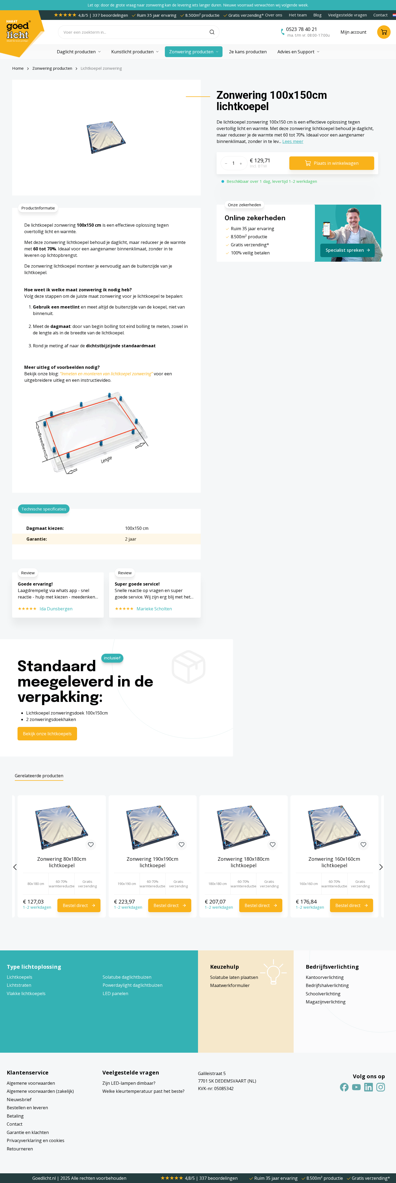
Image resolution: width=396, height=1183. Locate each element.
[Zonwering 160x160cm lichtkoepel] (334, 828)
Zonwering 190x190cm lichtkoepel (152, 862)
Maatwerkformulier (230, 985)
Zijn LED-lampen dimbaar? (128, 1083)
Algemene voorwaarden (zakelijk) (40, 1091)
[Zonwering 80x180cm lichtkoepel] (61, 828)
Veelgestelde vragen (347, 15)
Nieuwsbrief (19, 1099)
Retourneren (20, 1149)
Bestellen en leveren (27, 1108)
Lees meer (292, 141)
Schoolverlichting (323, 994)
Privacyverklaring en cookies (35, 1140)
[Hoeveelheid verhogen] (242, 163)
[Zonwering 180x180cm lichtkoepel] (243, 828)
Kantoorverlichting (325, 977)
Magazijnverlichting (326, 1002)
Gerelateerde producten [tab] (39, 776)
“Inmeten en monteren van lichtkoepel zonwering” (107, 374)
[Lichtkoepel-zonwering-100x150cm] (106, 137)
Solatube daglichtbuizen (127, 977)
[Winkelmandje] (384, 32)
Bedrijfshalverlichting (327, 985)
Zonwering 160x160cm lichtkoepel (334, 862)
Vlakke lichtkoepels (26, 993)
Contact (380, 15)
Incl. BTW (258, 166)
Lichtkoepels (19, 977)
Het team (298, 15)
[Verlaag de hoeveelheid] (225, 163)
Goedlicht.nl (44, 1178)
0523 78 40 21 (301, 29)
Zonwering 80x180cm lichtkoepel (61, 862)
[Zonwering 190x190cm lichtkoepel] (153, 828)
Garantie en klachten (28, 1132)
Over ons (273, 15)
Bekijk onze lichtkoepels (47, 734)
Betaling (15, 1116)
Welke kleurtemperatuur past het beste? (143, 1091)
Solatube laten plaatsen (234, 977)
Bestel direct (75, 905)
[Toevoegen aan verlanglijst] (90, 844)
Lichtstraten (19, 985)
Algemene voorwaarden (31, 1083)
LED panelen (115, 993)
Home (18, 68)
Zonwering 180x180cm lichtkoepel (243, 862)
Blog (317, 15)
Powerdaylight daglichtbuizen (132, 985)
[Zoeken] (215, 32)
